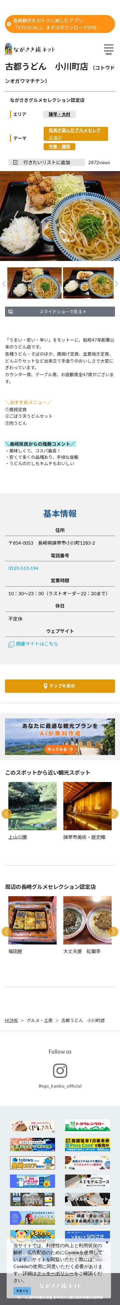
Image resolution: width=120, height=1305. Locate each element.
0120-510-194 (23, 568)
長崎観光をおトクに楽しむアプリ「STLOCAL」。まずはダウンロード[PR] (54, 24)
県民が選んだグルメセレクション (75, 134)
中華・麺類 (59, 146)
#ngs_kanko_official (60, 1086)
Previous (16, 216)
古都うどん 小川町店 (83, 1020)
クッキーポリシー (55, 1273)
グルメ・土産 (40, 1020)
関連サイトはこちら (37, 644)
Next (104, 216)
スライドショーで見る (60, 311)
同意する (22, 1291)
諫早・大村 (59, 114)
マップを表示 (62, 685)
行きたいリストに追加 (46, 162)
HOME (11, 1020)
